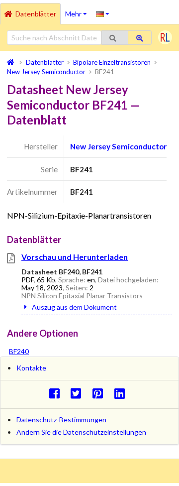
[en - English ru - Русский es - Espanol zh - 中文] (102, 13)
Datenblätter (35, 13)
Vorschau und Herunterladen (74, 256)
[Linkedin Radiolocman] (122, 393)
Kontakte (31, 368)
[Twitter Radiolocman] (79, 393)
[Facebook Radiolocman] (57, 393)
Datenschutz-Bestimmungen (61, 419)
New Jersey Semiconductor (118, 146)
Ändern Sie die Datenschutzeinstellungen (81, 432)
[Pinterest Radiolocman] (100, 393)
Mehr (78, 10)
